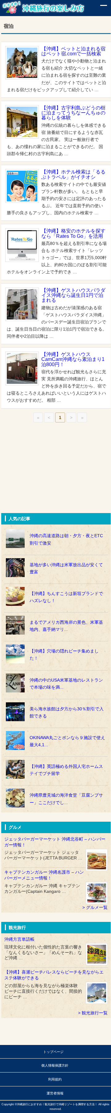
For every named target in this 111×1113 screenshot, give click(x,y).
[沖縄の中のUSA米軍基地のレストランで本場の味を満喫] (56, 673)
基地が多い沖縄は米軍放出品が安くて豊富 (66, 568)
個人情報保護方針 (54, 1065)
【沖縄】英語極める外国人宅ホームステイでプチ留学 (66, 770)
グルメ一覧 (97, 907)
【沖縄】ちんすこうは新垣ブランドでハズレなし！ (66, 597)
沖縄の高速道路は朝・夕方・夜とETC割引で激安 (66, 539)
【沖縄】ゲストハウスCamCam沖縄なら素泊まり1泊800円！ (73, 359)
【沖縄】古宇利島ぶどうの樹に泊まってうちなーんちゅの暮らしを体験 (73, 113)
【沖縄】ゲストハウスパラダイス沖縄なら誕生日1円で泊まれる (73, 295)
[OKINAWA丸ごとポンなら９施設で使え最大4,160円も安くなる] (56, 731)
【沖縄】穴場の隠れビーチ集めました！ (64, 655)
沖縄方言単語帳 (19, 939)
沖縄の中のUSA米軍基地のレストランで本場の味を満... (66, 684)
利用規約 (55, 1079)
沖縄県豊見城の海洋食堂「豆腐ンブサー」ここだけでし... (66, 799)
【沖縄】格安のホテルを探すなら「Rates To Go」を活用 (73, 233)
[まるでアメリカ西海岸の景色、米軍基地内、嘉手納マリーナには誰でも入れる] (56, 615)
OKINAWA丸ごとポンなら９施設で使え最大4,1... (67, 741)
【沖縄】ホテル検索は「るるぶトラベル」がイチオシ (73, 174)
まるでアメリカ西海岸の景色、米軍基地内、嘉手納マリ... (66, 626)
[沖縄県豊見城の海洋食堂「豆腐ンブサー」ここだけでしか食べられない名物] (56, 788)
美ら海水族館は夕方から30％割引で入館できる (67, 712)
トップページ (53, 1052)
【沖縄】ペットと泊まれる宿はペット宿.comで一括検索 (73, 51)
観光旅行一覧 (95, 1013)
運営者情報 (55, 1093)
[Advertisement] (47, 472)
